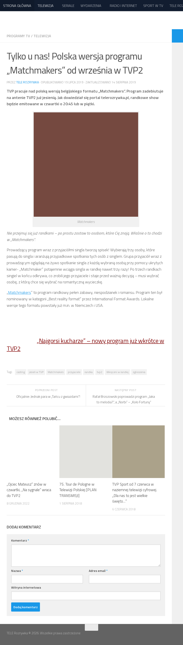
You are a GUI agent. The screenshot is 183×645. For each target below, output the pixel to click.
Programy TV (18, 36)
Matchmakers (19, 292)
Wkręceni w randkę (117, 372)
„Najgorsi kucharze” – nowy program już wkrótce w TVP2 (85, 344)
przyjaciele (74, 372)
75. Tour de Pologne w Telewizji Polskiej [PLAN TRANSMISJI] (77, 490)
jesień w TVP (36, 372)
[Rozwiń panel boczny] (177, 36)
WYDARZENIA (91, 5)
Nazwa (17, 570)
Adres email (98, 570)
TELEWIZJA (45, 5)
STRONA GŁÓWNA (17, 5)
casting (21, 372)
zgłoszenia (139, 372)
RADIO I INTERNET (123, 5)
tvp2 (99, 372)
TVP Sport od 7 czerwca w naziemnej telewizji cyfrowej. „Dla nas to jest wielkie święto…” (134, 492)
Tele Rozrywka (27, 82)
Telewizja (42, 36)
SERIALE (68, 5)
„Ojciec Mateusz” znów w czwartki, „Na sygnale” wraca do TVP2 (29, 490)
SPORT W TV (153, 5)
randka (89, 372)
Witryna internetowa (26, 587)
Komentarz (20, 540)
